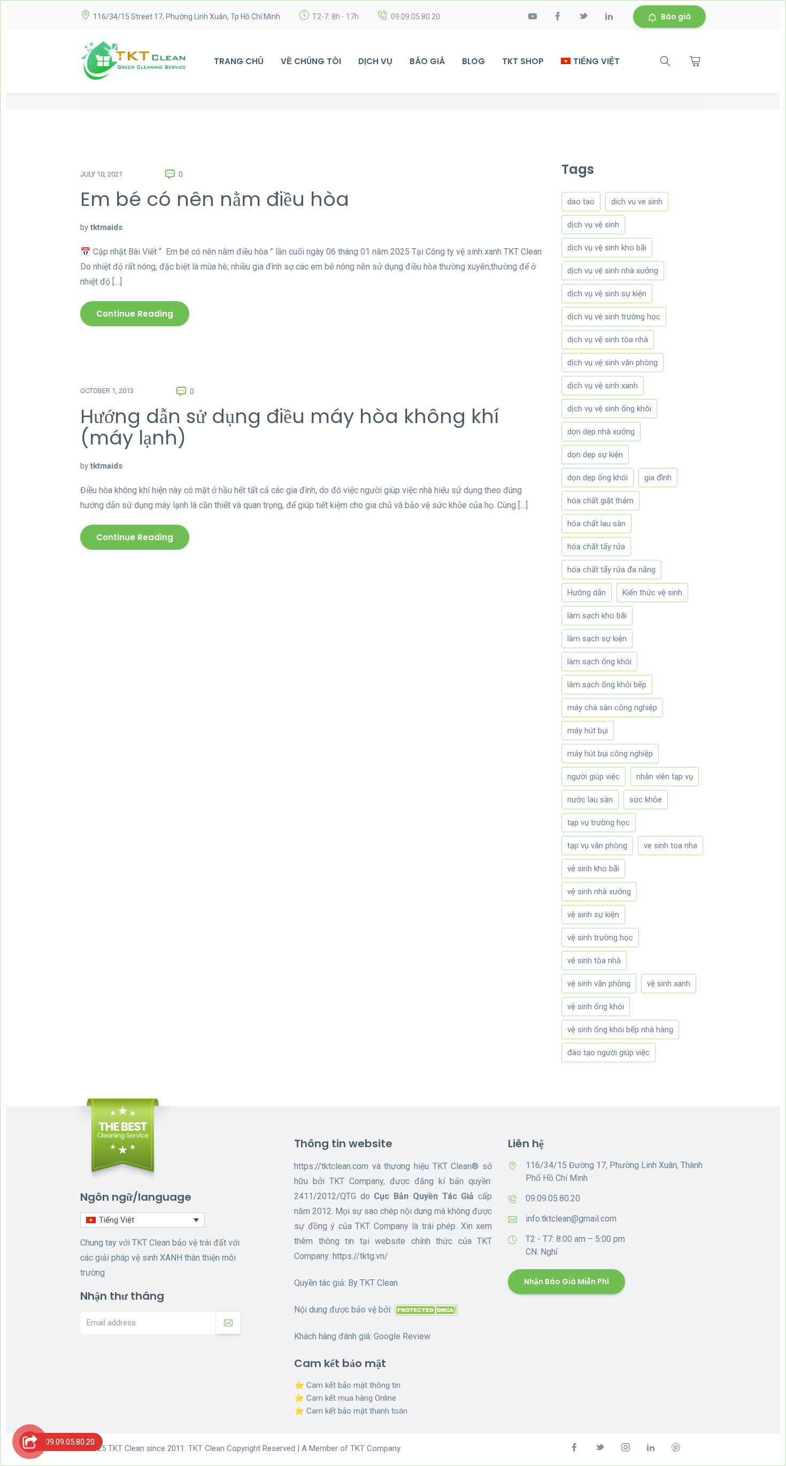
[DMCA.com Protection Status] (426, 1309)
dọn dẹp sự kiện (595, 454)
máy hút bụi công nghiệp (610, 753)
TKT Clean (379, 1283)
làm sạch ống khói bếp (606, 684)
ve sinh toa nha (670, 845)
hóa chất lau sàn (596, 523)
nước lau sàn (590, 799)
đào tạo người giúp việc (608, 1052)
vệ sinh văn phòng (598, 983)
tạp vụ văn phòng (597, 845)
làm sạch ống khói (599, 661)
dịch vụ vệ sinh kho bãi (606, 247)
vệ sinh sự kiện (593, 914)
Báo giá (676, 16)
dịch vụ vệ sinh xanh (602, 385)
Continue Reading (134, 313)
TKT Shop (523, 61)
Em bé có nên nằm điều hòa (214, 199)
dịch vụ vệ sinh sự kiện (606, 293)
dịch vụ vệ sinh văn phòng (612, 362)
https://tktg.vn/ (360, 1256)
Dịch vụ (375, 61)
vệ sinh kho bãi (593, 868)
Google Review (402, 1336)
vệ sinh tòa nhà (594, 960)
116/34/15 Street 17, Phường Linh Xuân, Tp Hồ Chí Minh (186, 16)
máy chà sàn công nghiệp (612, 707)
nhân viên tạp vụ (664, 776)
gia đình (658, 477)
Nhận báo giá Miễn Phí (566, 1281)
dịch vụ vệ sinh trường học (613, 316)
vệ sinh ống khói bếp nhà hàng (620, 1029)
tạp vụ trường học (598, 822)
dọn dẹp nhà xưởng (601, 431)
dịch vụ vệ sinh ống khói (609, 408)
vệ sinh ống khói (595, 1006)
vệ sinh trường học (600, 937)
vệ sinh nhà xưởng (599, 891)
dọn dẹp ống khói (597, 477)
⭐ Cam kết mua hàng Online (345, 1398)
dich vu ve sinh (636, 201)
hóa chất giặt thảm (600, 500)
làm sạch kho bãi (597, 615)
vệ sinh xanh (668, 983)
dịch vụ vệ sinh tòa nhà (607, 339)
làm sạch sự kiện (597, 638)
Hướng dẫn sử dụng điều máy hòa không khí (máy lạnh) (289, 427)
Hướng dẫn (586, 592)
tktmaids (106, 227)
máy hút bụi (587, 730)
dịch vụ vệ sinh (593, 224)
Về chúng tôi (311, 61)
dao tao (581, 201)
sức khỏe (645, 799)
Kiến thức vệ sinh (652, 592)
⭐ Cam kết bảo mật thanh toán (350, 1411)
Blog (473, 61)
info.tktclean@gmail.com (571, 1219)
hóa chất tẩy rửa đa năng (611, 569)
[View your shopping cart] (695, 61)
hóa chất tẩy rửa (596, 546)
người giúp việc (593, 776)
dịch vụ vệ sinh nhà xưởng (612, 270)
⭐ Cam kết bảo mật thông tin (347, 1385)
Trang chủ (239, 61)
